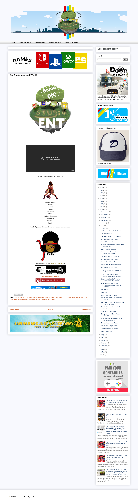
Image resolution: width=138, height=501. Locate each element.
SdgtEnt (84, 297)
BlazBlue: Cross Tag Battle (109, 328)
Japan (53, 297)
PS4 (73, 297)
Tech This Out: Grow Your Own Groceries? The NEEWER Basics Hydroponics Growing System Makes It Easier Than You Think (116, 472)
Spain (12, 299)
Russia (78, 297)
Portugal (69, 297)
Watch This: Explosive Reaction (111, 264)
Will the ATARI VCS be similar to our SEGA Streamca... (112, 303)
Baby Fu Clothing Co (57, 263)
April (103, 337)
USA (49, 299)
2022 (101, 198)
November (105, 214)
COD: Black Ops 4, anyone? (50, 276)
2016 (101, 352)
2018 (101, 209)
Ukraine (17, 299)
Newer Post (14, 309)
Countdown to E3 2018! (108, 311)
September (105, 220)
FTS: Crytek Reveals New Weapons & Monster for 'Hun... (111, 275)
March (103, 340)
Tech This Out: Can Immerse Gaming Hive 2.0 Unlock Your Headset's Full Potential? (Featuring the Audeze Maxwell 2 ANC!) (116, 430)
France (29, 297)
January (104, 345)
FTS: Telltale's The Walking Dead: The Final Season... (112, 319)
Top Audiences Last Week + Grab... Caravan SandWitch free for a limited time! (117, 457)
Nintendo (59, 297)
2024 (101, 193)
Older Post (86, 309)
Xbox (53, 299)
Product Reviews (55, 42)
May (103, 334)
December (105, 212)
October (104, 217)
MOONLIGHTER (106, 331)
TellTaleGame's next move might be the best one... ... (112, 245)
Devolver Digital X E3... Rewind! (111, 236)
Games (35, 297)
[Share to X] (19, 295)
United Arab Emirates (27, 299)
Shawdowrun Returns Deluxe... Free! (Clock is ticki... (111, 252)
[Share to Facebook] (20, 295)
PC (64, 297)
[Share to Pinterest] (22, 295)
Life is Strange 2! (106, 233)
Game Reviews (40, 42)
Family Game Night (71, 42)
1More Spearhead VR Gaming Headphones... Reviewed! (110, 280)
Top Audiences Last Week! (109, 239)
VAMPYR (104, 292)
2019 (101, 207)
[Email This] (15, 295)
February (104, 343)
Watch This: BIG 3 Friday (109, 295)
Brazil (17, 297)
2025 (101, 190)
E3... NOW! (104, 289)
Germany (41, 297)
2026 (101, 187)
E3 (25, 297)
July (102, 225)
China (22, 297)
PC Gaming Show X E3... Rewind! (112, 231)
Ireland (47, 297)
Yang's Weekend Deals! (108, 249)
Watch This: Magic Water (109, 325)
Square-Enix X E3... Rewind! (110, 256)
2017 (101, 349)
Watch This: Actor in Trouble (110, 262)
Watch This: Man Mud (108, 242)
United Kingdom (41, 299)
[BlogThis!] (17, 295)
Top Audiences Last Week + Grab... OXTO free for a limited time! (117, 401)
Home (13, 42)
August (103, 223)
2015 (101, 354)
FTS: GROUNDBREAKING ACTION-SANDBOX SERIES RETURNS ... (111, 285)
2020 (101, 204)
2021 (101, 201)
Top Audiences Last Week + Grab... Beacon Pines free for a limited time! (117, 443)
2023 (101, 195)
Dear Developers (25, 42)
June (103, 228)
